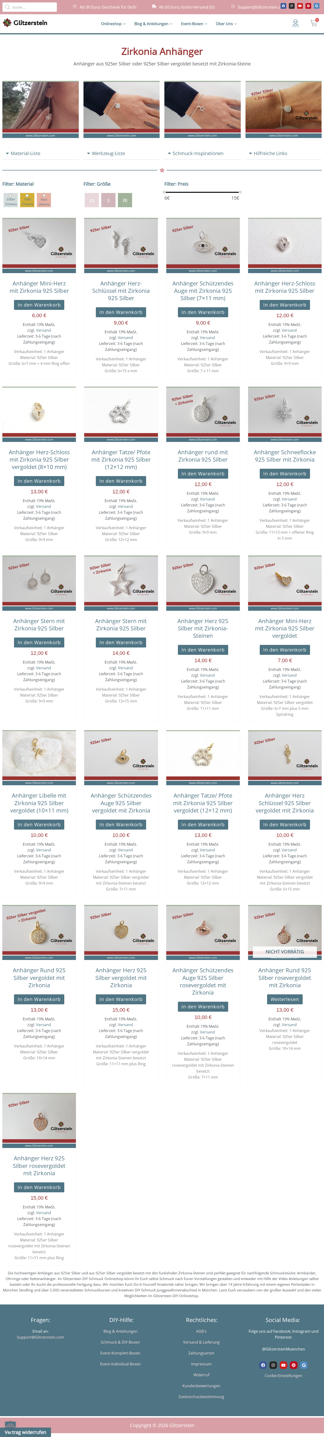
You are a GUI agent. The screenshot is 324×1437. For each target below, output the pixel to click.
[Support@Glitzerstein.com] (233, 6)
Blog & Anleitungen (151, 23)
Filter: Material (18, 184)
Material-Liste (25, 153)
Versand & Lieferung (201, 1342)
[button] (40, 153)
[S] (108, 199)
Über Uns (224, 23)
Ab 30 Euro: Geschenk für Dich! (108, 7)
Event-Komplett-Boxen (120, 1353)
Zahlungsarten (201, 1353)
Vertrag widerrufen (25, 1432)
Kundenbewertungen (201, 1385)
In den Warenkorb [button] (39, 305)
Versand (43, 330)
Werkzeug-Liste (108, 153)
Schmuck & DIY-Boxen (120, 1342)
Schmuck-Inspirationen (198, 153)
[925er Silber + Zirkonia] (10, 199)
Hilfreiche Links (270, 153)
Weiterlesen (285, 999)
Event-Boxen (192, 23)
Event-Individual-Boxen (120, 1364)
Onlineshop (111, 23)
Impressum (201, 1364)
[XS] (91, 199)
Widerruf (201, 1374)
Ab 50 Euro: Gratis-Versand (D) (186, 7)
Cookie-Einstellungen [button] (283, 1375)
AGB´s (201, 1331)
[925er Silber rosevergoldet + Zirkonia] (44, 199)
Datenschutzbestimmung (201, 1396)
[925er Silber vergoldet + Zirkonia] (27, 199)
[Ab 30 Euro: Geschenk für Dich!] (75, 6)
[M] (125, 199)
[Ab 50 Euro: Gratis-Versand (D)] (154, 6)
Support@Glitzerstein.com (262, 7)
